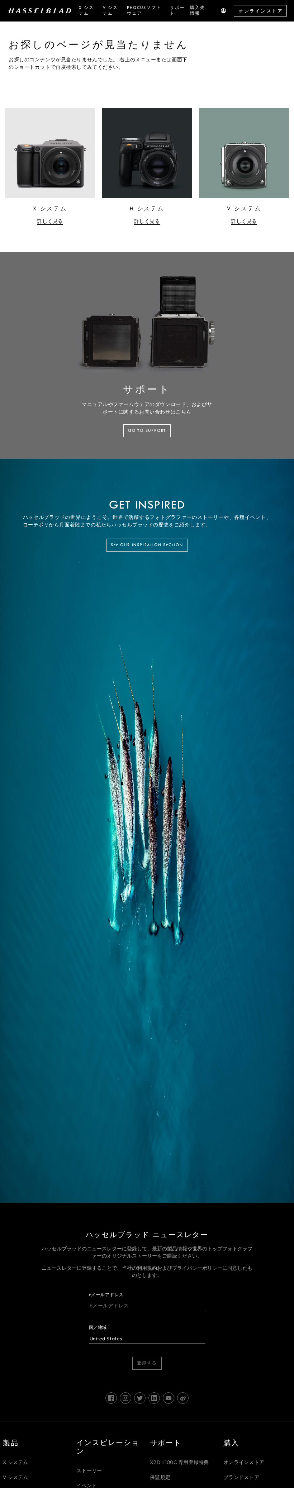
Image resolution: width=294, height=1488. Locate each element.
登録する (147, 1363)
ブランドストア (241, 1477)
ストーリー (89, 1470)
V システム (15, 1477)
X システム (15, 1462)
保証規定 (160, 1477)
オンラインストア (260, 11)
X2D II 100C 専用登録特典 (179, 1462)
